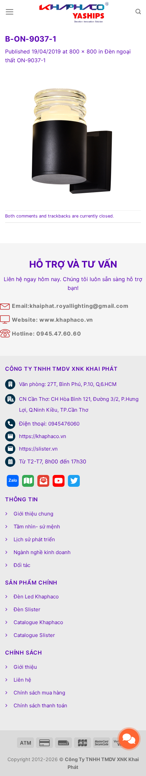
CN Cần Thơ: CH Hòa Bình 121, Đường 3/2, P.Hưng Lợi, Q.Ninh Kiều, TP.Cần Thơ (79, 404)
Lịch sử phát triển (34, 539)
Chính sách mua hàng (39, 692)
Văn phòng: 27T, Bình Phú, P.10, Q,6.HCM (67, 384)
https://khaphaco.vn (42, 436)
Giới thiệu (25, 667)
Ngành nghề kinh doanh (42, 552)
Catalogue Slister (34, 635)
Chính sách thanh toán (40, 705)
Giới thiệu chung (33, 513)
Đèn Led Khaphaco (36, 596)
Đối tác (22, 565)
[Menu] (9, 12)
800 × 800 (83, 51)
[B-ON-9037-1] (73, 137)
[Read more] (13, 481)
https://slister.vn (38, 449)
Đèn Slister (27, 609)
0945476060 (63, 423)
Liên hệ (22, 680)
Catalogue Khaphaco (38, 622)
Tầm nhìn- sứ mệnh (37, 526)
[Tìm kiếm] (138, 11)
